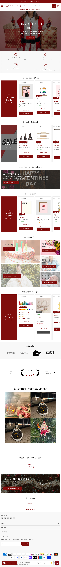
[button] (4, 31)
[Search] (54, 6)
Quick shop (26, 110)
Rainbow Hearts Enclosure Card (41, 102)
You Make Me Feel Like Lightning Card (26, 104)
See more (30, 503)
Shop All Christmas (13, 488)
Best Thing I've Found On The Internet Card (43, 220)
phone (50, 70)
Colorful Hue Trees (24, 314)
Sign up (25, 543)
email (44, 70)
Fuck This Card (23, 219)
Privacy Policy (20, 562)
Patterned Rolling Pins (43, 147)
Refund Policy (28, 562)
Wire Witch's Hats (24, 147)
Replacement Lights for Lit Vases (43, 320)
